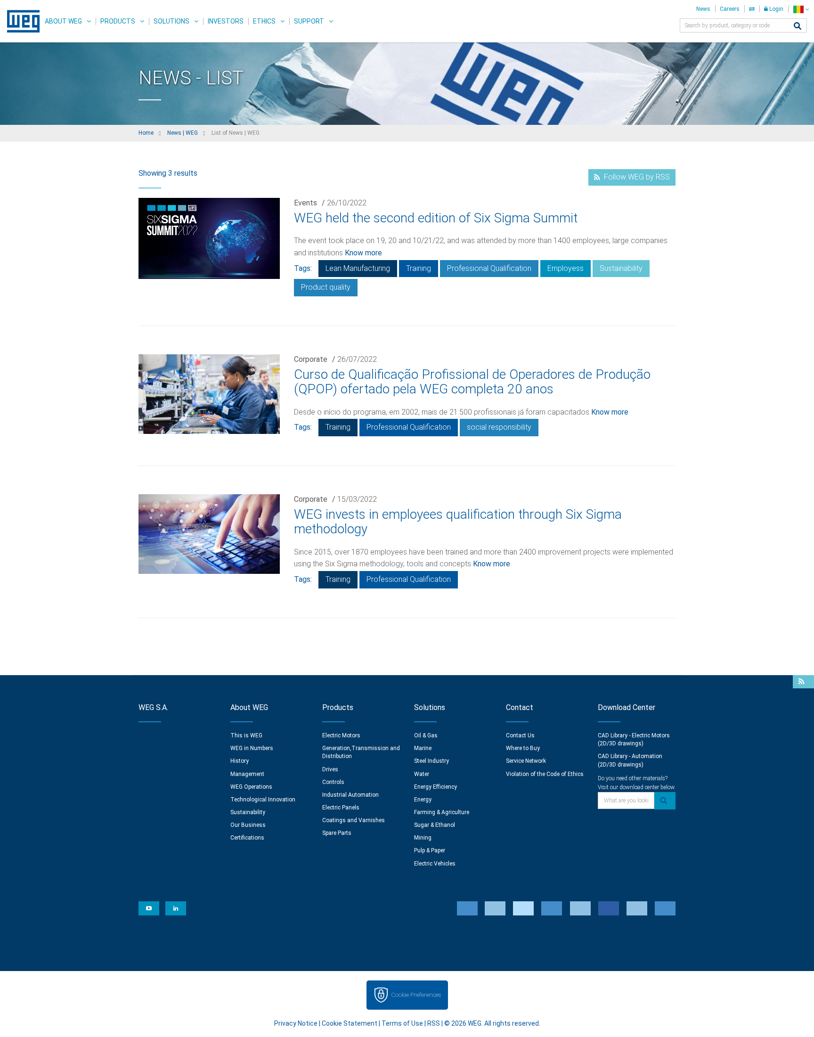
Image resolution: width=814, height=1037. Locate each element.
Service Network (526, 761)
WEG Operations (251, 787)
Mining (422, 837)
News (703, 9)
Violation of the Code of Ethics (545, 774)
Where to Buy (523, 748)
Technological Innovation (262, 799)
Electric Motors (341, 735)
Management (247, 774)
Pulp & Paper (429, 850)
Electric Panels (340, 807)
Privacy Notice (295, 1023)
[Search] (797, 26)
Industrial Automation (350, 795)
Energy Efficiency (435, 787)
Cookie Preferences (416, 994)
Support (309, 21)
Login (775, 9)
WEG (20, 21)
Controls (333, 782)
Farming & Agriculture (441, 812)
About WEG (63, 21)
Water (421, 774)
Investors (226, 21)
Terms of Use (402, 1023)
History (239, 761)
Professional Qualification (489, 268)
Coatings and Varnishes (353, 820)
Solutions (171, 21)
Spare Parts (336, 833)
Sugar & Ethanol (434, 825)
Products (117, 21)
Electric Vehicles (435, 863)
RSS (433, 1023)
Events (305, 202)
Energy (422, 799)
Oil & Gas (426, 735)
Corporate (310, 359)
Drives (330, 769)
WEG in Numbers (251, 748)
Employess (565, 268)
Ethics (264, 21)
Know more (363, 252)
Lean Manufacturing (358, 268)
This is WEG (246, 735)
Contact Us (520, 735)
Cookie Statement (349, 1023)
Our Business (248, 825)
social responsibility (499, 427)
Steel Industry (431, 761)
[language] (801, 9)
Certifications (247, 837)
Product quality (325, 287)
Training (418, 268)
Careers (730, 9)
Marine (422, 748)
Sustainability (621, 268)
